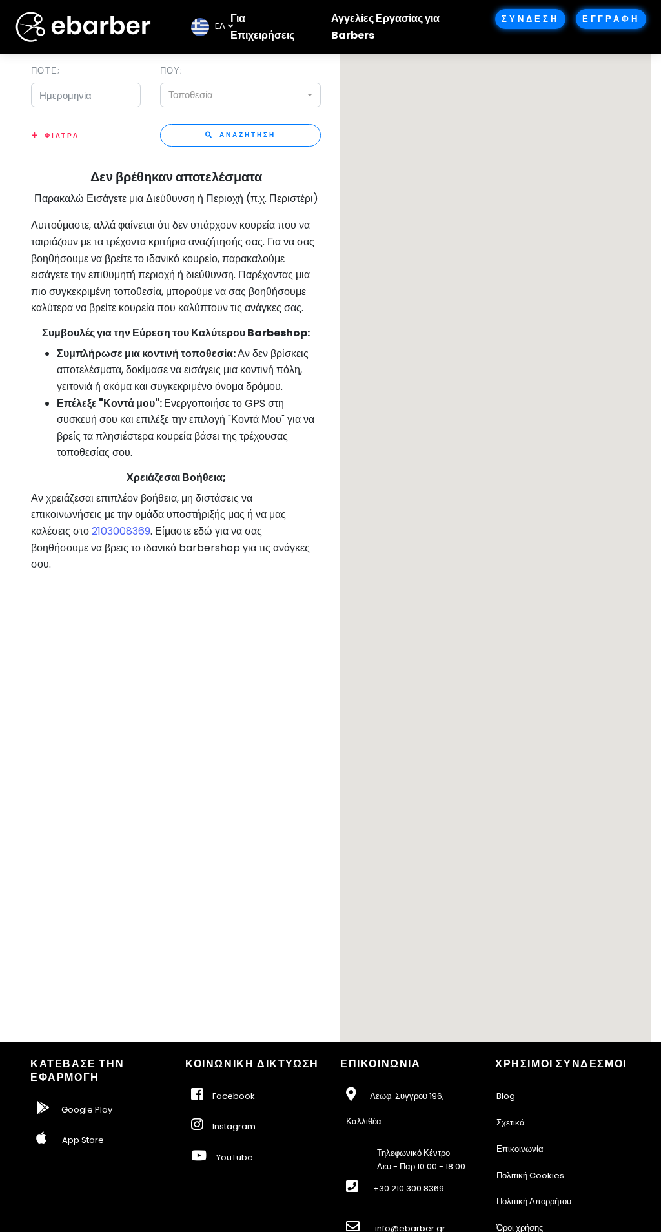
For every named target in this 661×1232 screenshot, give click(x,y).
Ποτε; (45, 70)
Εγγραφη (611, 19)
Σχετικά (510, 1122)
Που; (171, 70)
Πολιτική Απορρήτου (533, 1201)
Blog (505, 1096)
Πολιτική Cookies (530, 1175)
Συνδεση (530, 19)
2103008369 (121, 531)
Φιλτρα (62, 135)
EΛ (217, 26)
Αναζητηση (246, 134)
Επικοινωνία (520, 1149)
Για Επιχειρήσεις (262, 27)
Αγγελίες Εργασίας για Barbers (385, 27)
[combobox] (240, 95)
